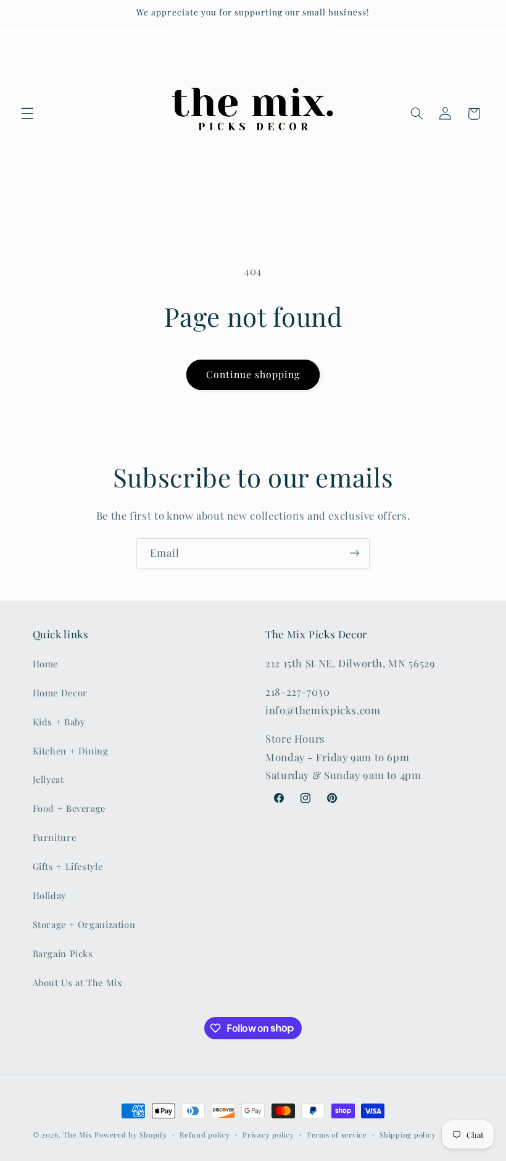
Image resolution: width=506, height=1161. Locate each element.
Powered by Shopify (130, 1134)
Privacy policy (268, 1134)
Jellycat (48, 779)
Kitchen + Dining (71, 751)
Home (46, 663)
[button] (27, 113)
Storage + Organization (84, 924)
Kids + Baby (59, 722)
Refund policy (205, 1134)
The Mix (77, 1134)
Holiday (49, 895)
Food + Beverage (69, 808)
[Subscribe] (355, 553)
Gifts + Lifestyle (68, 866)
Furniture (55, 837)
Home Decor (60, 692)
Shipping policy (408, 1134)
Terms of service (337, 1134)
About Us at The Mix (78, 982)
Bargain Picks (63, 953)
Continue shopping (253, 374)
